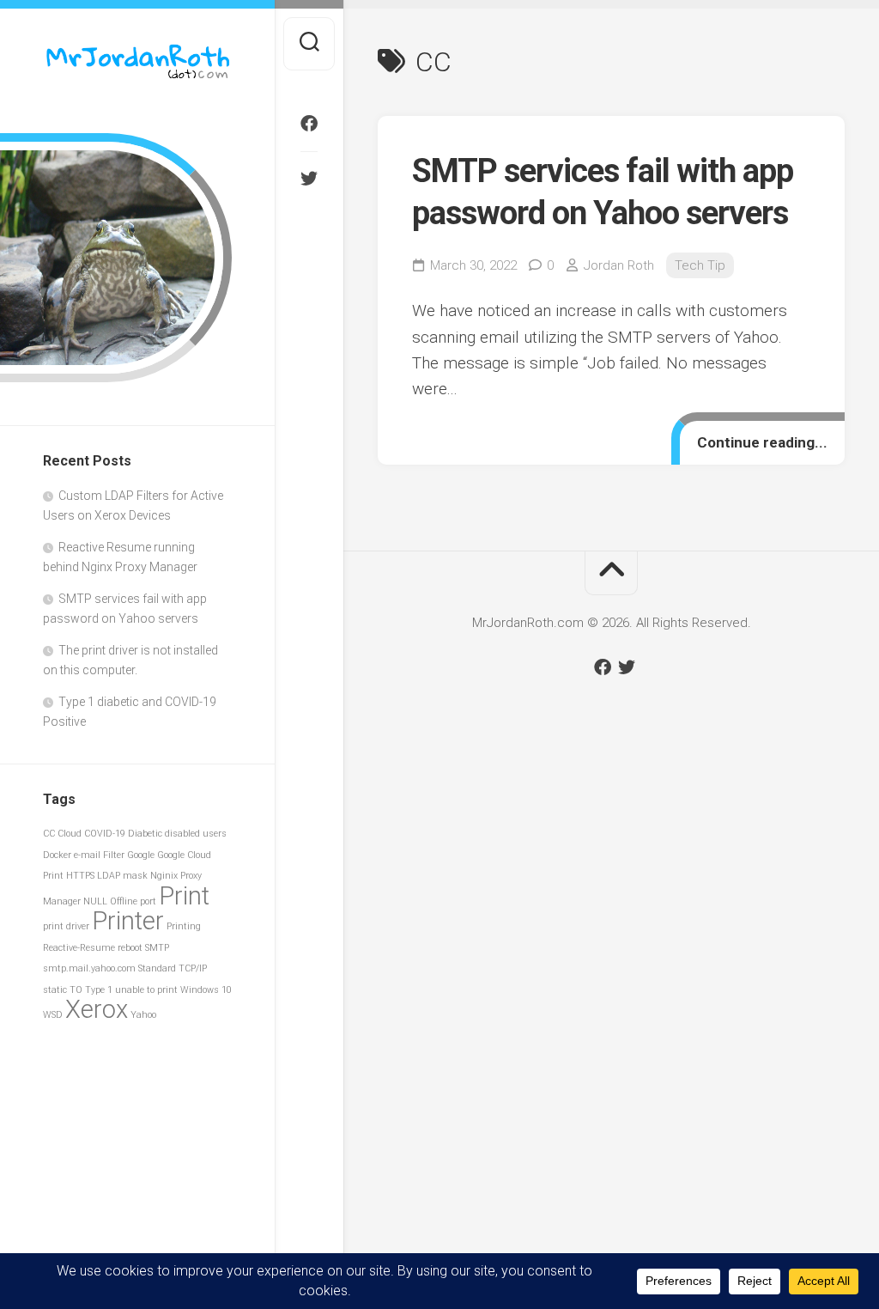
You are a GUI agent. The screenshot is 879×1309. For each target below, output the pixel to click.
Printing (184, 926)
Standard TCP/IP (172, 968)
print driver (66, 926)
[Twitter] (309, 179)
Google (141, 855)
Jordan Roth (619, 265)
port (148, 901)
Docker (57, 855)
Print (184, 895)
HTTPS (80, 875)
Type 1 (98, 989)
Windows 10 (206, 989)
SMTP (157, 947)
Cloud (70, 833)
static (55, 989)
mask (135, 875)
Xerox (96, 1009)
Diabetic (145, 833)
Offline (123, 901)
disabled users (196, 833)
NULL (95, 901)
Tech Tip (700, 265)
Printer (128, 920)
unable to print (146, 989)
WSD (53, 1014)
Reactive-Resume (79, 947)
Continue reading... (762, 442)
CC (49, 833)
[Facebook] (309, 124)
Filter (113, 855)
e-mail (87, 855)
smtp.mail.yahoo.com (89, 968)
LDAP (108, 875)
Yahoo (143, 1014)
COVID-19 (104, 833)
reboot (130, 947)
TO (76, 989)
